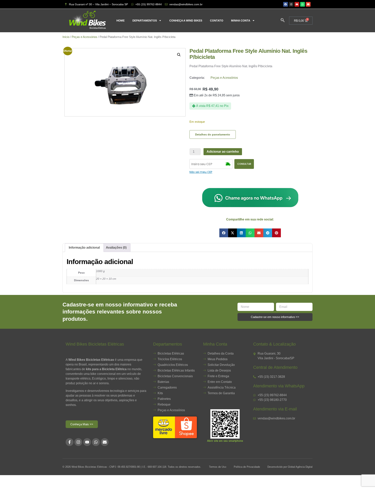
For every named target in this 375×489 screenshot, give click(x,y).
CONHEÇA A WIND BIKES (185, 20)
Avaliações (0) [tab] (116, 247)
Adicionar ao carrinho (223, 151)
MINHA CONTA (240, 20)
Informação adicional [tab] (84, 247)
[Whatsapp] (302, 4)
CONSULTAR (244, 164)
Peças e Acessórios (84, 37)
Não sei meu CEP (200, 172)
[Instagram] (291, 4)
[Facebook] (285, 4)
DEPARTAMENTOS (144, 20)
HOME (120, 20)
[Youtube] (297, 4)
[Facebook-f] (69, 442)
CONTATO (216, 20)
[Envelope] (308, 4)
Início (65, 37)
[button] (283, 20)
